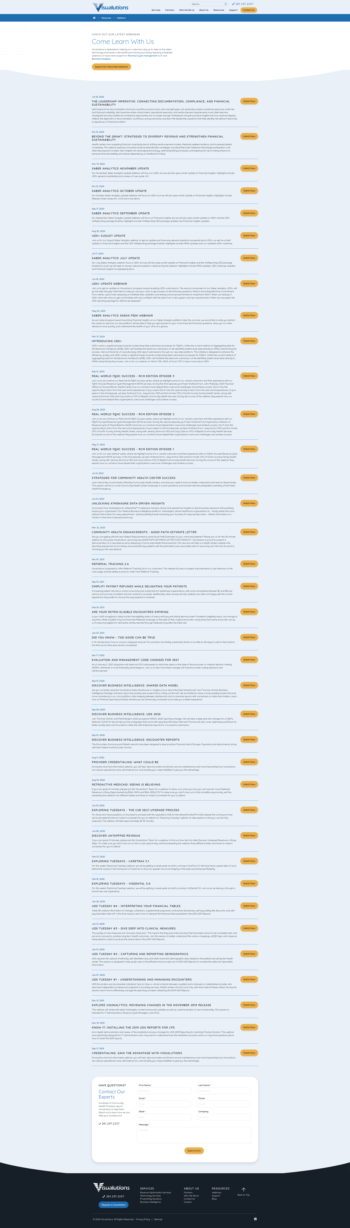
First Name (145, 1085)
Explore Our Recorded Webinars (111, 66)
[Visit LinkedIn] (255, 1219)
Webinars (216, 1192)
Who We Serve (186, 10)
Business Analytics (101, 58)
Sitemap (158, 1219)
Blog (214, 1198)
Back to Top (244, 1194)
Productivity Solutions (151, 1198)
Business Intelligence (150, 1202)
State (142, 1111)
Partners (169, 10)
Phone (201, 1098)
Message (144, 1124)
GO (226, 4)
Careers (188, 1202)
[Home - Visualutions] (111, 7)
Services (156, 10)
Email (142, 1098)
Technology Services (150, 1195)
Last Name (204, 1085)
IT (161, 55)
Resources (218, 10)
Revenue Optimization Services (155, 1192)
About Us (203, 10)
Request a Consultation (114, 1204)
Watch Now (249, 101)
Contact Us (248, 10)
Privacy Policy (143, 1219)
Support (233, 10)
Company (203, 1111)
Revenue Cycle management (142, 55)
